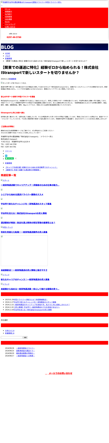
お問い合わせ (10, 26)
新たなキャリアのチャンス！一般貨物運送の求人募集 (25, 279)
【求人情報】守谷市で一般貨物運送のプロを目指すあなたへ (37, 307)
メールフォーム (8, 41)
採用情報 (8, 16)
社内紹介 (8, 14)
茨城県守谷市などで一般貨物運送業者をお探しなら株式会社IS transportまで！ (35, 412)
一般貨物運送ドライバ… (25, 348)
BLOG (7, 21)
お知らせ (9, 330)
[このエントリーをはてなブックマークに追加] (6, 156)
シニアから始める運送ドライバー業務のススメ (22, 194)
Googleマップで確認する (11, 423)
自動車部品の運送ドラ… (25, 350)
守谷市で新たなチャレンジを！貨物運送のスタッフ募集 (26, 203)
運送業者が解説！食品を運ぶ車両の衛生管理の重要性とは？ (28, 222)
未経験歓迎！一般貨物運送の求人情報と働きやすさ (24, 270)
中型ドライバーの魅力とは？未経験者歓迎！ (31, 299)
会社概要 (8, 19)
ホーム (7, 9)
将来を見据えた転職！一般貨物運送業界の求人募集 (24, 231)
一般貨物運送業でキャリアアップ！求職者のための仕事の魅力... (30, 184)
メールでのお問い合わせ (60, 373)
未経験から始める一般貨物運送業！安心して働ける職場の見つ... (30, 288)
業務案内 (8, 11)
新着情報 (12, 78)
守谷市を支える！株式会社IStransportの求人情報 (24, 213)
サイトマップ (10, 24)
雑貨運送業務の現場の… (25, 353)
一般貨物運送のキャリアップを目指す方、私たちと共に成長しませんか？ (42, 304)
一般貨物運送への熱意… (25, 355)
